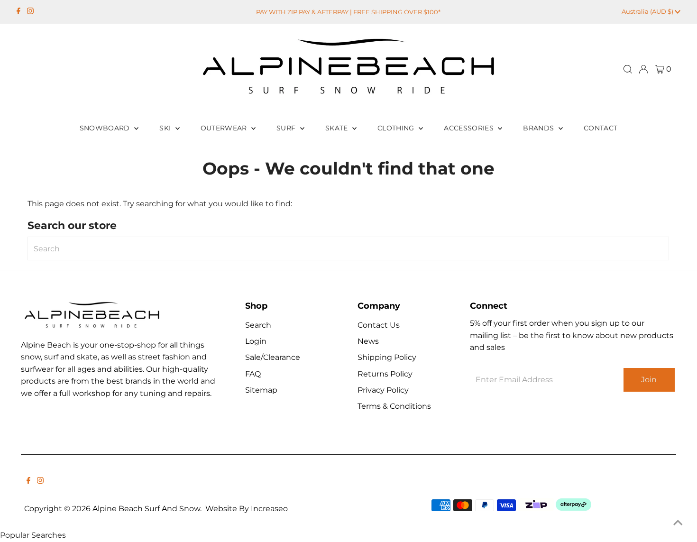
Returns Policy (385, 373)
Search (258, 325)
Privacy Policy (383, 390)
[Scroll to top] (678, 523)
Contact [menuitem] (600, 128)
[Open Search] (628, 69)
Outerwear (225, 128)
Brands (539, 128)
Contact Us (379, 325)
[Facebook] (18, 11)
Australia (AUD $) (648, 11)
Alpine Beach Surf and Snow (146, 508)
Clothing (396, 128)
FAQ (253, 373)
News (368, 341)
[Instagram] (30, 11)
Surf (287, 128)
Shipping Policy (387, 357)
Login (255, 341)
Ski (166, 128)
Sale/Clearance (272, 357)
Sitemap (261, 390)
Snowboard (106, 128)
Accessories (469, 128)
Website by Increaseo (246, 508)
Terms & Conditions (394, 406)
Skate (337, 128)
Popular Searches (33, 535)
